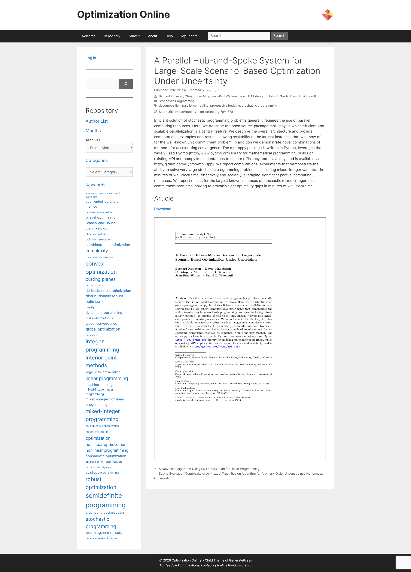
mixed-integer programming (103, 415)
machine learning (99, 385)
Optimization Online (123, 14)
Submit (134, 36)
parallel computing (195, 105)
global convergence (101, 323)
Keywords (95, 184)
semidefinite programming (106, 500)
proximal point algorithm (99, 467)
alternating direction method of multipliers (103, 195)
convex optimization (101, 267)
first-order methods (99, 318)
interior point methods (101, 361)
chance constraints (97, 234)
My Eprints (189, 36)
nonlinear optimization (106, 444)
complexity (97, 250)
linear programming (107, 378)
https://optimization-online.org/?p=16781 (205, 111)
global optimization (103, 329)
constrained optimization (99, 257)
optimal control (94, 461)
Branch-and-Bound (101, 223)
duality (90, 307)
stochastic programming (259, 105)
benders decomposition (99, 212)
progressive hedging (225, 105)
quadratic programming (102, 472)
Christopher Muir (197, 96)
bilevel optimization (102, 217)
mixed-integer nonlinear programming (105, 401)
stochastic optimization (105, 512)
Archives (93, 140)
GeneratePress (240, 560)
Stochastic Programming (177, 101)
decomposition (169, 105)
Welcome (88, 36)
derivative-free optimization (108, 290)
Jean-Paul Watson (224, 96)
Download (162, 209)
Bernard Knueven (171, 96)
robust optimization (101, 483)
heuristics (91, 335)
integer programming (102, 345)
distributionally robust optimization (104, 298)
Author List (97, 121)
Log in (91, 58)
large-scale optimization (103, 372)
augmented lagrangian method (103, 203)
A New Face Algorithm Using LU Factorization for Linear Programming (209, 469)
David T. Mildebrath (252, 96)
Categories (97, 160)
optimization (114, 461)
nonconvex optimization (98, 435)
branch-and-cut (97, 228)
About (152, 36)
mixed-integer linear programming (99, 392)
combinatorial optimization (108, 245)
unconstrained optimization (102, 538)
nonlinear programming (107, 450)
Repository (112, 36)
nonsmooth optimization (106, 456)
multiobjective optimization (102, 425)
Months (93, 130)
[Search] (126, 84)
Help (169, 36)
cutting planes (101, 279)
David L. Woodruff (303, 96)
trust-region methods (104, 532)
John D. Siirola (278, 96)
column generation (99, 239)
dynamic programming (104, 312)
